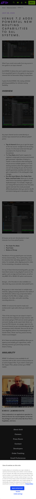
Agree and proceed (17, 488)
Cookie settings (18, 494)
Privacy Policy (29, 484)
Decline (18, 491)
